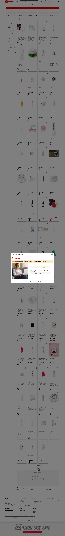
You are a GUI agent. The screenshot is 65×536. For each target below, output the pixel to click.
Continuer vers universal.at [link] (38, 273)
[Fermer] (52, 254)
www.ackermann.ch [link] (35, 281)
